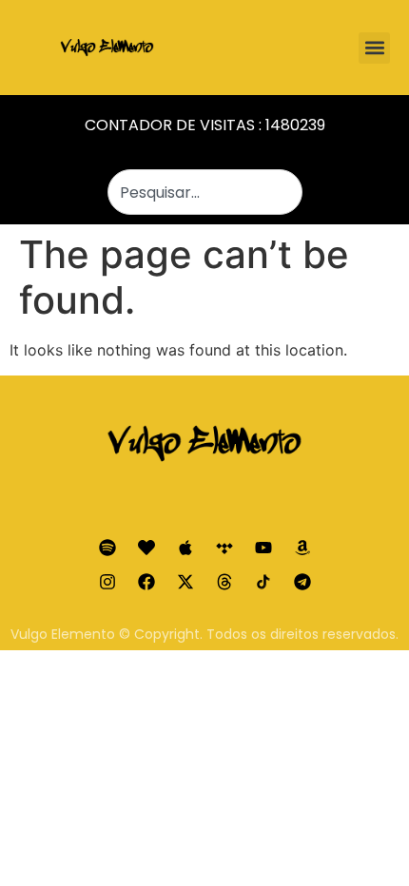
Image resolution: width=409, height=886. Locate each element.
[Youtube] (263, 547)
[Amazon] (302, 547)
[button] (374, 48)
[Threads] (224, 582)
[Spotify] (107, 547)
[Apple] (185, 547)
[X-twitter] (185, 582)
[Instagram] (107, 582)
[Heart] (146, 547)
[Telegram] (302, 582)
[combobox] (204, 192)
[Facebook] (146, 582)
